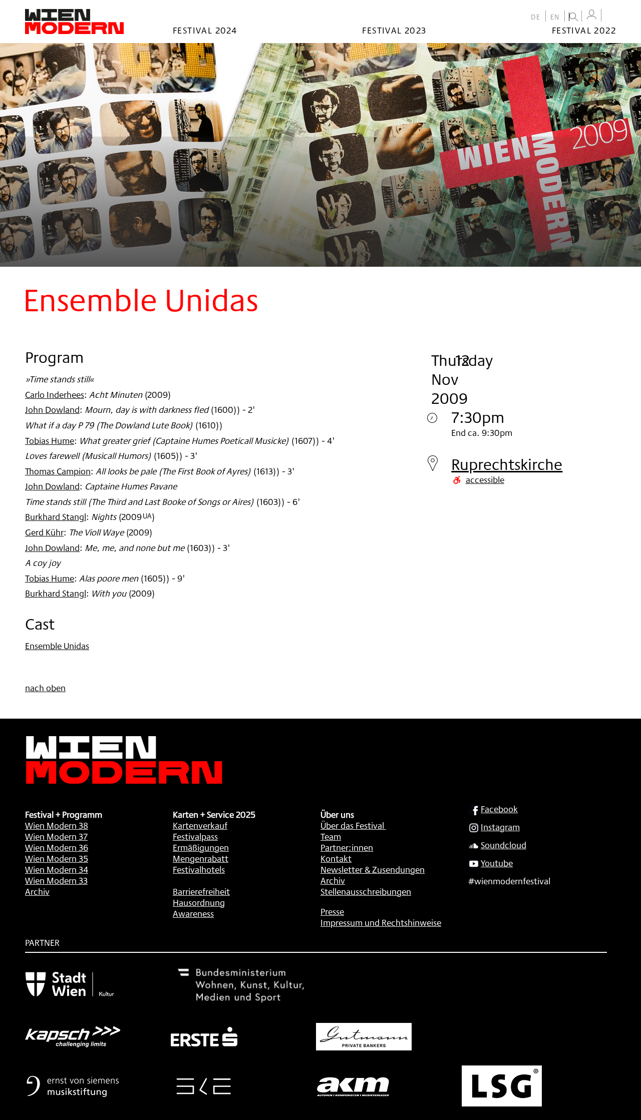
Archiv (37, 891)
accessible (485, 479)
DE (536, 17)
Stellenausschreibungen (365, 891)
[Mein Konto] (591, 15)
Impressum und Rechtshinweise (380, 922)
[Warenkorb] (611, 16)
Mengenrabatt (200, 858)
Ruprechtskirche (506, 464)
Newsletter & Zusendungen (372, 869)
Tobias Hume (49, 440)
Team (330, 836)
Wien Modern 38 (56, 825)
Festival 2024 (205, 30)
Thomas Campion (58, 470)
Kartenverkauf (200, 825)
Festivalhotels (199, 869)
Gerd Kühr (44, 531)
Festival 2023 (394, 30)
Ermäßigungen (201, 847)
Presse (332, 911)
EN (555, 17)
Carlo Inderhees (54, 394)
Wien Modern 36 (56, 847)
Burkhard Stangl (55, 516)
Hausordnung (199, 902)
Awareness (193, 913)
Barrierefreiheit (201, 891)
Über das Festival (352, 825)
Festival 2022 (584, 30)
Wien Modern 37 (56, 836)
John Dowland (52, 409)
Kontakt (336, 858)
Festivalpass (195, 836)
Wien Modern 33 (56, 880)
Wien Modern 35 (56, 858)
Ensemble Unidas (57, 645)
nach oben (45, 687)
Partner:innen (346, 847)
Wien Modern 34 (56, 869)
